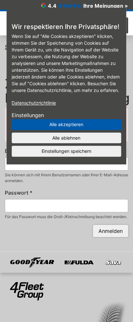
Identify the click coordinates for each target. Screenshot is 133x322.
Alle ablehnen (66, 138)
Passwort (18, 192)
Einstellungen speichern (66, 151)
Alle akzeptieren (66, 124)
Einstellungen (28, 115)
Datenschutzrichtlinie (34, 103)
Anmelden (110, 231)
